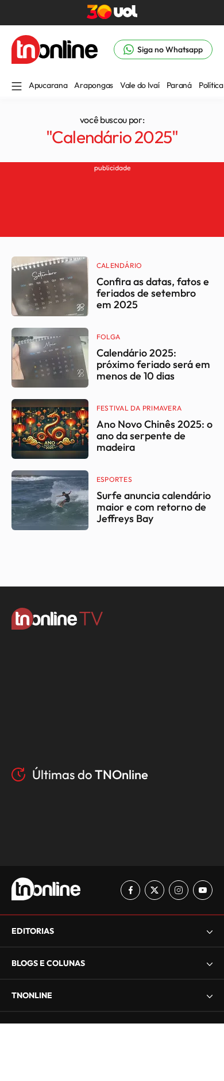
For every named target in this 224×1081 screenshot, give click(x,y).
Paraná (179, 85)
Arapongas (93, 85)
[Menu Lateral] (16, 87)
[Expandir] (210, 995)
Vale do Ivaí (140, 85)
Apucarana (48, 85)
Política (211, 85)
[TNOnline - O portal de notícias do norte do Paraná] (54, 60)
